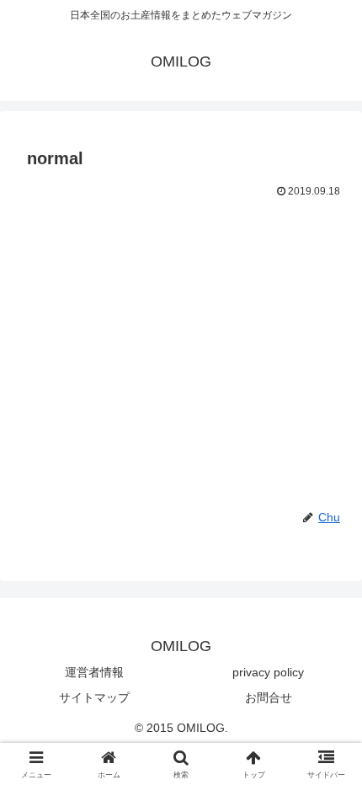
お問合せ (268, 697)
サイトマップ (94, 697)
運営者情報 (94, 672)
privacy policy (268, 672)
